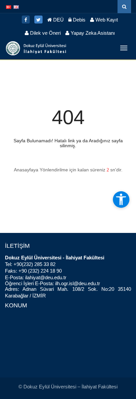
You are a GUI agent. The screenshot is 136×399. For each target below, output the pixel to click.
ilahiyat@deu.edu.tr (45, 277)
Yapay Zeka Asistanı (92, 33)
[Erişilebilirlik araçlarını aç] (121, 199)
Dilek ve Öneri (45, 33)
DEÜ (58, 19)
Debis (78, 19)
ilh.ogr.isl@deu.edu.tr (77, 283)
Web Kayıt (106, 19)
